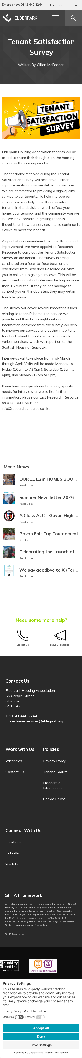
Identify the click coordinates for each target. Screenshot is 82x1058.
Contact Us (22, 644)
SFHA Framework (14, 933)
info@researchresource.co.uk (25, 408)
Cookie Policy (54, 799)
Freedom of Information (52, 785)
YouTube (12, 864)
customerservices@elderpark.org (36, 721)
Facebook (13, 842)
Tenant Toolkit (55, 771)
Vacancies (13, 761)
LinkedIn (12, 853)
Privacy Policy (54, 761)
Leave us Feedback (60, 644)
